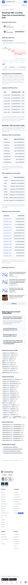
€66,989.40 (11, 387)
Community (16, 536)
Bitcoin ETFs (3, 506)
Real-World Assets (5, 513)
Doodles (3, 524)
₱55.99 (11, 406)
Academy (3, 492)
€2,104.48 (11, 414)
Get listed (3, 534)
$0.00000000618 (14, 428)
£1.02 (9, 360)
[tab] (17, 67)
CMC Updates (4, 503)
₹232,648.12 (11, 404)
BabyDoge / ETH (7, 235)
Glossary (3, 543)
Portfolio (3, 519)
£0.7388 (10, 356)
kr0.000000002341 (14, 424)
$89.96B (5, 5)
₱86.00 (9, 402)
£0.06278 (11, 368)
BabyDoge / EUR (7, 227)
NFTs (2, 517)
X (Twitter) (16, 534)
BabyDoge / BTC (7, 233)
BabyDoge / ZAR (7, 241)
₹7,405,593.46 (11, 381)
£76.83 (10, 362)
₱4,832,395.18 (11, 393)
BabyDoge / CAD (7, 221)
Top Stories (3, 501)
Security (16, 510)
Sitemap (3, 526)
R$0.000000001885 (14, 436)
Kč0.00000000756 (14, 426)
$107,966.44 (11, 385)
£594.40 (10, 370)
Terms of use (17, 494)
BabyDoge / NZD (7, 244)
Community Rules (17, 503)
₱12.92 (10, 400)
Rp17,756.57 (10, 391)
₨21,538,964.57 (12, 397)
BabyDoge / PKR (7, 255)
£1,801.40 (11, 354)
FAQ (2, 541)
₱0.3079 (10, 412)
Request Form (4, 536)
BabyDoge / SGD (7, 250)
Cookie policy (17, 501)
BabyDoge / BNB (7, 238)
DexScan (3, 510)
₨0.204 (10, 389)
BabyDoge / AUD (7, 218)
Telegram (16, 539)
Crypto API (3, 508)
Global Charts (4, 515)
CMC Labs (3, 497)
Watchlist (3, 522)
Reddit (15, 546)
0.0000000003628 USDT (14, 417)
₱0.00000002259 (14, 440)
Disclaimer (16, 506)
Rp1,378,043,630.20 (12, 383)
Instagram (16, 541)
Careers (15, 513)
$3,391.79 (11, 410)
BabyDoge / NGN (8, 247)
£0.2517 (10, 364)
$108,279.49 (11, 408)
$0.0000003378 (13, 432)
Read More (14, 303)
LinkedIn (16, 548)
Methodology (17, 508)
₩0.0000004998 (14, 430)
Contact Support (4, 539)
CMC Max (3, 499)
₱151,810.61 (11, 395)
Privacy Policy (17, 497)
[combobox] (14, 70)
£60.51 (11, 366)
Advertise (3, 494)
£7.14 (11, 372)
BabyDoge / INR (7, 253)
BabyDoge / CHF (7, 224)
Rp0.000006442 (13, 434)
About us (16, 492)
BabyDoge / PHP (7, 230)
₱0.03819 (13, 379)
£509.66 (10, 358)
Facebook (16, 543)
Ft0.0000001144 (13, 438)
